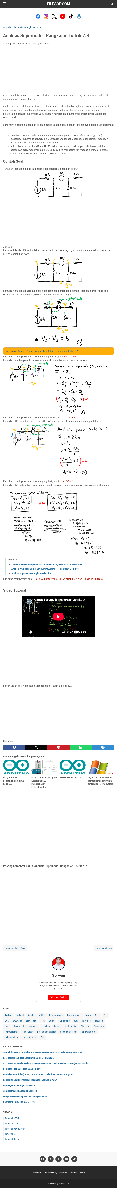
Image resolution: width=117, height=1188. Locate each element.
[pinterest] (58, 747)
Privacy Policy (50, 1172)
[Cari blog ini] (112, 4)
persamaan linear (68, 1032)
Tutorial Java (12, 1139)
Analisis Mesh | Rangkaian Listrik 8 (20, 1091)
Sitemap (73, 1172)
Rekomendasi (11, 1037)
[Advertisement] (58, 70)
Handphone (64, 1021)
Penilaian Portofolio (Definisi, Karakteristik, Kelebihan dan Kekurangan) (38, 1074)
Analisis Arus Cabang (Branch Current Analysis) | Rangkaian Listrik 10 (45, 569)
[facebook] (14, 747)
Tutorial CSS (11, 1123)
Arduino (31, 1015)
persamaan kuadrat (46, 1032)
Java (7, 1026)
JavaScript (19, 1026)
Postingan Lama (104, 948)
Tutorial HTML (12, 1118)
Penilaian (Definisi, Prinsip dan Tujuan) (22, 1069)
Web (43, 1037)
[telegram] (103, 747)
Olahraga (85, 1026)
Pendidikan (28, 1032)
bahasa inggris (56, 1015)
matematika (70, 1026)
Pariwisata (99, 1026)
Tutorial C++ (11, 1134)
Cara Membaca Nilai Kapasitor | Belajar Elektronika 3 (28, 1058)
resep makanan (29, 1037)
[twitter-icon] (51, 1159)
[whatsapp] (81, 747)
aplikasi (20, 1015)
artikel (42, 1015)
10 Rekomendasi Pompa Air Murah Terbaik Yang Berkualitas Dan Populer (46, 564)
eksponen (17, 1021)
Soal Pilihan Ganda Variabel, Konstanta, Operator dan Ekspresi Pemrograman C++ (42, 1052)
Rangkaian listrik (88, 1032)
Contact (63, 1172)
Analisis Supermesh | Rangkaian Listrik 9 (31, 573)
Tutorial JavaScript (15, 1128)
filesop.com (58, 4)
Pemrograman (12, 1032)
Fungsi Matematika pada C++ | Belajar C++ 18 (25, 1096)
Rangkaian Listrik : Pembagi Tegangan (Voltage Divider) (30, 1080)
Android (8, 1015)
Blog (97, 1015)
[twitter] (36, 747)
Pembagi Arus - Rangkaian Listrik (19, 1085)
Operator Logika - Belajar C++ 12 (19, 1102)
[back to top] (111, 1181)
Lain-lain (46, 1026)
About (82, 1172)
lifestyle (57, 1026)
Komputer (32, 1026)
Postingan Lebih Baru (15, 948)
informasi (86, 1021)
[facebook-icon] (43, 1159)
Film (43, 1021)
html (76, 1021)
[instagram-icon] (58, 1159)
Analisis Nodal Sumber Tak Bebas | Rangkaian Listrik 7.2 (48, 351)
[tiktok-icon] (74, 1159)
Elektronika (31, 1021)
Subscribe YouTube (58, 997)
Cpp (105, 1015)
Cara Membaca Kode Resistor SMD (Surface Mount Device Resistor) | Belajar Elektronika (46, 1063)
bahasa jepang (74, 1015)
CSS (7, 1021)
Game (51, 1021)
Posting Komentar (40, 43)
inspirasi (99, 1021)
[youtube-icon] (66, 1159)
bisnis (88, 1015)
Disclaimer (36, 1172)
